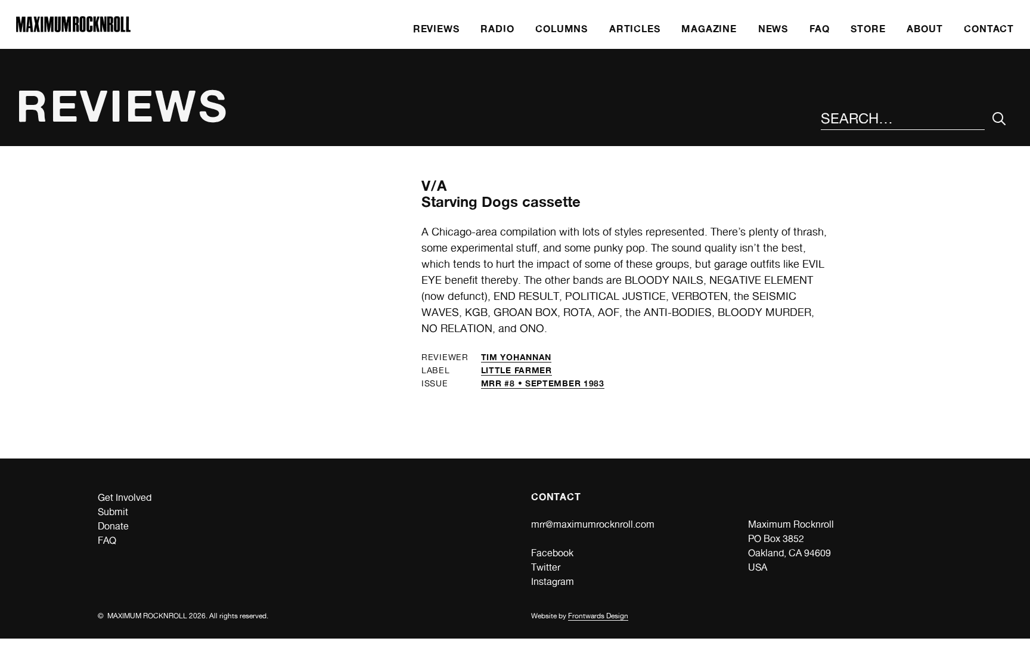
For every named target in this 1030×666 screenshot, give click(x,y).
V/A (434, 185)
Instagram (552, 581)
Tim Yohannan (516, 357)
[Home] (73, 29)
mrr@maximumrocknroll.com (592, 524)
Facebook (552, 553)
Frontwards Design (598, 616)
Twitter (545, 567)
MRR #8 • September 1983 (542, 383)
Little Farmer (516, 370)
